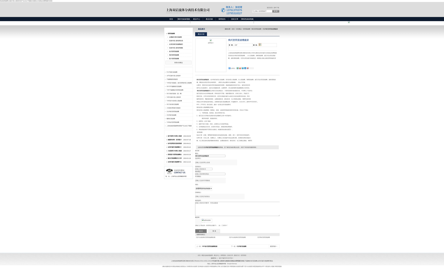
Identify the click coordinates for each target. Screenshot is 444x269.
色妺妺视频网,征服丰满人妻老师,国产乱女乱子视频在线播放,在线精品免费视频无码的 (26, 1)
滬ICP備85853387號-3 (226, 258)
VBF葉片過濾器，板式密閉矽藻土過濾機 (179, 83)
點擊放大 (211, 43)
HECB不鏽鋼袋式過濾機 (174, 86)
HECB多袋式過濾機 (173, 104)
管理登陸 (243, 255)
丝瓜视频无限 (225, 266)
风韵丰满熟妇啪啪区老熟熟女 (177, 266)
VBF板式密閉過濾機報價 (209, 246)
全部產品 (239, 29)
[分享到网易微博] (247, 68)
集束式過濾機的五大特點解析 (175, 158)
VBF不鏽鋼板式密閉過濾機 (175, 90)
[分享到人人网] (245, 68)
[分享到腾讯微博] (242, 68)
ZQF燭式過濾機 (171, 115)
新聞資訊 (222, 19)
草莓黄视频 (278, 266)
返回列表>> (273, 246)
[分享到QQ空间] (237, 68)
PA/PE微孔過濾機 (172, 72)
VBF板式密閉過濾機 (173, 122)
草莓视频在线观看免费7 (236, 266)
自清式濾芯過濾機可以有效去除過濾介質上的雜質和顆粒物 (175, 162)
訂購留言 (235, 63)
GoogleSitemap (232, 263)
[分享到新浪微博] (240, 68)
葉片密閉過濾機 (174, 58)
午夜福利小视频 (269, 266)
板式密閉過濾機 (174, 51)
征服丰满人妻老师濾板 (176, 48)
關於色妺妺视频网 (184, 21)
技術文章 (234, 19)
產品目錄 (209, 19)
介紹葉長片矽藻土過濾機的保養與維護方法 (175, 151)
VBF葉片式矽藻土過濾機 (174, 101)
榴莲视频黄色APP (258, 266)
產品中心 (196, 19)
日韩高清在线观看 (191, 266)
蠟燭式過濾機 (171, 118)
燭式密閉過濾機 (174, 55)
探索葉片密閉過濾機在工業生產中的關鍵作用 (175, 155)
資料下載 (276, 7)
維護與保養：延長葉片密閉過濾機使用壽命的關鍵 (175, 140)
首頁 (171, 19)
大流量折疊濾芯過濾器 (173, 108)
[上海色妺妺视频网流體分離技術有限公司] (206, 7)
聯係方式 (237, 255)
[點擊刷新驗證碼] (207, 221)
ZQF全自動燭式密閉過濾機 (237, 237)
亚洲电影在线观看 (203, 266)
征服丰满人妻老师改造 (176, 40)
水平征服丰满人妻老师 (173, 75)
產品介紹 (201, 34)
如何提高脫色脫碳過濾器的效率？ (175, 144)
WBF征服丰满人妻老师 (174, 97)
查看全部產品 (178, 62)
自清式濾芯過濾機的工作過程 (175, 147)
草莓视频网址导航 (214, 266)
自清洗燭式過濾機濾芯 (176, 44)
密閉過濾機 (171, 33)
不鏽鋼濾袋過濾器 (172, 79)
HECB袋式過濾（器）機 (174, 93)
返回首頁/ (270, 7)
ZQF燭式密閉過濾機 (173, 111)
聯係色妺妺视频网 (247, 21)
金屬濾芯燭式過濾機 (175, 37)
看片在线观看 (248, 266)
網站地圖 (165, 266)
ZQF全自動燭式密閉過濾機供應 (205, 237)
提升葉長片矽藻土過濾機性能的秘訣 (175, 136)
